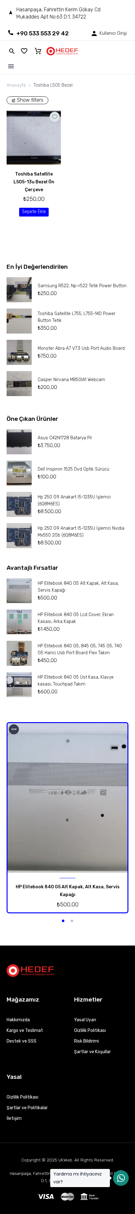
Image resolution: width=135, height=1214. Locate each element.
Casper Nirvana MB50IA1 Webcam (71, 379)
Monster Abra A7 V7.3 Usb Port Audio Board (81, 348)
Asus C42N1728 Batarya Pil (65, 438)
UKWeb (65, 1159)
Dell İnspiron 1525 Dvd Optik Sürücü (73, 469)
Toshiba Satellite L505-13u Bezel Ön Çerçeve (34, 181)
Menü (11, 66)
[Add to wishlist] (55, 117)
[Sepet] (38, 51)
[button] (34, 212)
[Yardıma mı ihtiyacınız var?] (121, 1178)
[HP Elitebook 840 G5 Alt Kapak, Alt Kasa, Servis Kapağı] (67, 798)
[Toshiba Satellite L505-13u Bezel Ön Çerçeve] (34, 137)
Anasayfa (16, 85)
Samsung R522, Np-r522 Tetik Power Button (82, 285)
